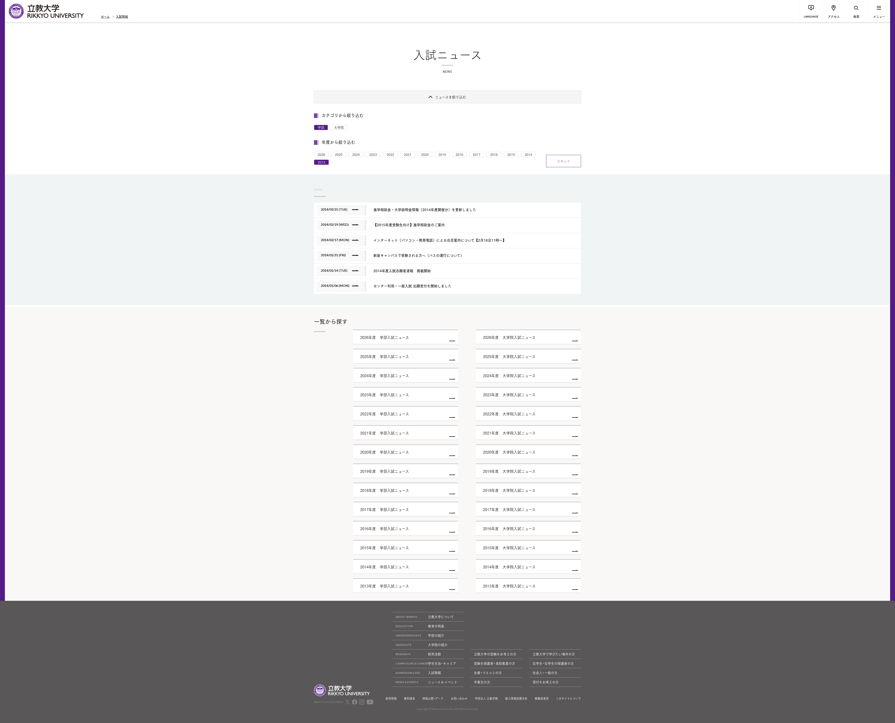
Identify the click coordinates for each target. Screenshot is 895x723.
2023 (373, 154)
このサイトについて (568, 698)
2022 (390, 154)
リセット (563, 160)
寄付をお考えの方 (546, 682)
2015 (511, 154)
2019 (442, 154)
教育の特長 (436, 626)
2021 (407, 154)
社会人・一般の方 (545, 672)
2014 (528, 154)
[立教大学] (49, 11)
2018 (459, 154)
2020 (425, 154)
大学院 (339, 127)
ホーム (105, 16)
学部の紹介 (436, 635)
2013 (321, 162)
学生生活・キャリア (442, 663)
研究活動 (434, 654)
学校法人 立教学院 (486, 698)
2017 (476, 154)
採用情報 (391, 698)
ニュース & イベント (442, 682)
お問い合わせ (459, 698)
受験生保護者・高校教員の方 (494, 663)
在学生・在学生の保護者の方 (553, 663)
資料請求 (409, 698)
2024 (356, 154)
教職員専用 (542, 698)
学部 (321, 127)
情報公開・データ (433, 698)
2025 (338, 154)
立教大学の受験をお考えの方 (495, 654)
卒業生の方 (482, 682)
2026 (321, 154)
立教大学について (441, 616)
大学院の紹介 (438, 644)
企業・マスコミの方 (488, 672)
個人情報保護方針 (516, 698)
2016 (494, 154)
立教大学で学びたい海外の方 (554, 654)
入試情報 (122, 16)
